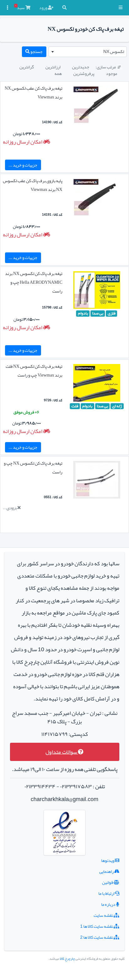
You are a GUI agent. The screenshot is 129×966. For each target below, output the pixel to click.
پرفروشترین (83, 73)
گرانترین (26, 66)
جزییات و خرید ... (22, 165)
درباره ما (108, 904)
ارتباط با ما (106, 893)
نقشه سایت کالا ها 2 (97, 937)
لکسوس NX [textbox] (113, 51)
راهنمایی (106, 871)
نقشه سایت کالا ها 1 (97, 926)
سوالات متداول (61, 752)
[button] (120, 7)
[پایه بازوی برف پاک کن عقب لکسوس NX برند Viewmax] (96, 198)
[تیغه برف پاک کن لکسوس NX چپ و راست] (96, 481)
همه (58, 73)
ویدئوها (108, 860)
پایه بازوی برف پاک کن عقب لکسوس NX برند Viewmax (32, 185)
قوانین (108, 882)
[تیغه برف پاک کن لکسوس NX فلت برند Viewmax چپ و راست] (96, 384)
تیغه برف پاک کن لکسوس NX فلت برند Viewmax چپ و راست (34, 370)
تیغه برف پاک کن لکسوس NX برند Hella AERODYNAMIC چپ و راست (33, 282)
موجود (111, 73)
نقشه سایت (104, 915)
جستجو (36, 51)
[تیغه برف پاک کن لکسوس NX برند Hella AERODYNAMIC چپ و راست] (96, 291)
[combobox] (88, 51)
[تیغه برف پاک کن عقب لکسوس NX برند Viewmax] (96, 106)
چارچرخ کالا (67, 958)
